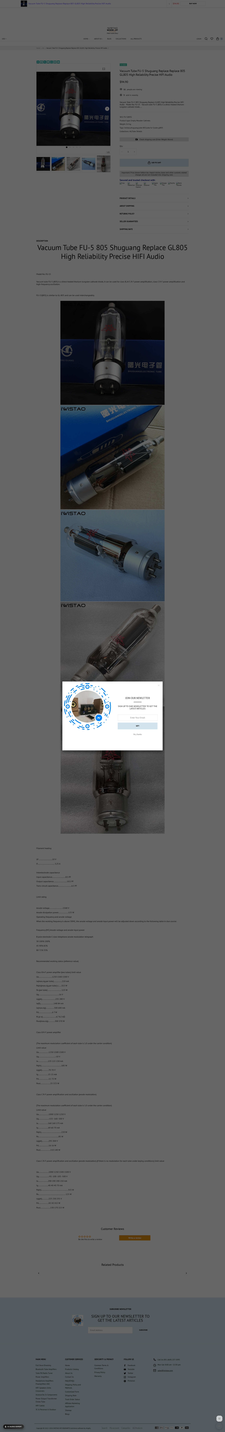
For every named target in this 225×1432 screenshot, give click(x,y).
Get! (137, 726)
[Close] (158, 685)
